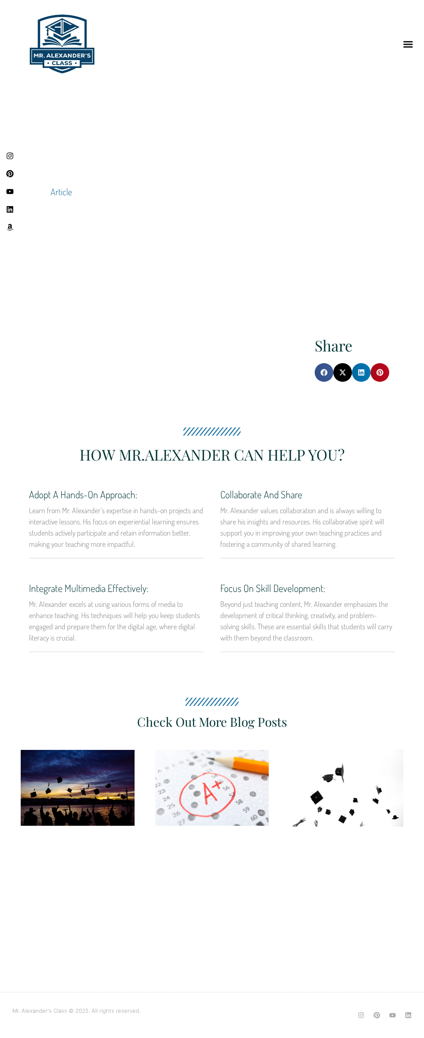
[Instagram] (361, 1015)
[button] (408, 44)
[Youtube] (392, 1015)
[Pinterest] (376, 1015)
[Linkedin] (408, 1015)
